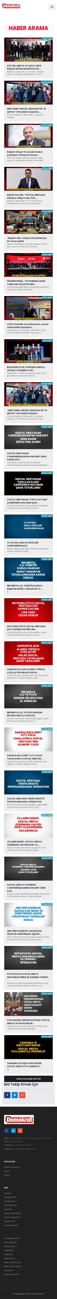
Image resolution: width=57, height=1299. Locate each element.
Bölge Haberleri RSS (12, 1262)
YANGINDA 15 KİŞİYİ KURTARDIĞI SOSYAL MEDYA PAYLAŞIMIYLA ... (24, 1065)
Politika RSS (9, 1250)
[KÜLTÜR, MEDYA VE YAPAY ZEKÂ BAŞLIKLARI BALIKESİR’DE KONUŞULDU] (28, 49)
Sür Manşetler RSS (12, 1238)
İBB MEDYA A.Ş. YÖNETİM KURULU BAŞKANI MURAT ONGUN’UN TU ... (25, 587)
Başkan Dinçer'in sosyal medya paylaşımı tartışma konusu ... (24, 153)
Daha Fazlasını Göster (28, 1078)
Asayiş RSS (8, 1270)
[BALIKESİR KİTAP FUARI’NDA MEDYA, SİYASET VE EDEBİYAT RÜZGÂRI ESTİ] (28, 350)
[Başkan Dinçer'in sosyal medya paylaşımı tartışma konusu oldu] (28, 135)
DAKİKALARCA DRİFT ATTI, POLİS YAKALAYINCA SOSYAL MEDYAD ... (25, 757)
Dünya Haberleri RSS (13, 1213)
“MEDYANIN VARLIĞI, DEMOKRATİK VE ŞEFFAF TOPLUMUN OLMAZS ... (27, 412)
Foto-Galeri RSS (10, 1242)
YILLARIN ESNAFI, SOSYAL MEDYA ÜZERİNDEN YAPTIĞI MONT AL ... (24, 843)
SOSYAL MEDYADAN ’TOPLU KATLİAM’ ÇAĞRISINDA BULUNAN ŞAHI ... (27, 501)
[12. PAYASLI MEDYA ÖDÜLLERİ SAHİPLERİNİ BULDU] (28, 526)
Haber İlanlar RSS (11, 1274)
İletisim (7, 1175)
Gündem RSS (9, 1201)
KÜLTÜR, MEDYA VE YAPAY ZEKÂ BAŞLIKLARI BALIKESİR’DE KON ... (24, 67)
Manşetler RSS (10, 1197)
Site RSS (7, 1193)
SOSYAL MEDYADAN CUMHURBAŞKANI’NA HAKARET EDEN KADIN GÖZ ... (26, 456)
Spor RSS (8, 1209)
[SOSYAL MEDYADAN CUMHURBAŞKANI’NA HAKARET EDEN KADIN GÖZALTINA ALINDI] (28, 436)
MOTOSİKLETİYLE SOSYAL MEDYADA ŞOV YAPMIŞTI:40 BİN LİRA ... (26, 628)
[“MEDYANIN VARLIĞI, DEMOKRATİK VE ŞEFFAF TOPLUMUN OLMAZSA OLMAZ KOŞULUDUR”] (28, 393)
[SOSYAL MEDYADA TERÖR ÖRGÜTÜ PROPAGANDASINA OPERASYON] (28, 782)
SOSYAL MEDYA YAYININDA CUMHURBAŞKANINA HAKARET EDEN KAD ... (26, 888)
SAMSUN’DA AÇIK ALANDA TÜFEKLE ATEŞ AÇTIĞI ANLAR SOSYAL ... (26, 671)
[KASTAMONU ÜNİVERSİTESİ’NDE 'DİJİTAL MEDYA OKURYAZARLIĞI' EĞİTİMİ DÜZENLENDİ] (28, 1003)
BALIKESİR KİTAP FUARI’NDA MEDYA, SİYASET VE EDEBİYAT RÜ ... (26, 369)
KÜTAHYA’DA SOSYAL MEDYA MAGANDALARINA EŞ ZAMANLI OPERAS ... (27, 977)
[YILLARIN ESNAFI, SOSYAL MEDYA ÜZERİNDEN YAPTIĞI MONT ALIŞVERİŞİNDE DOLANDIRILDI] (28, 825)
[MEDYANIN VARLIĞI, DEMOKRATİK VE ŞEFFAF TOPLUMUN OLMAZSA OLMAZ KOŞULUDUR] (28, 92)
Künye (7, 1171)
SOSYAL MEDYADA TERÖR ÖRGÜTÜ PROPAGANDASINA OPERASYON (26, 800)
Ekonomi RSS (9, 1246)
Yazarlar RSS (9, 1221)
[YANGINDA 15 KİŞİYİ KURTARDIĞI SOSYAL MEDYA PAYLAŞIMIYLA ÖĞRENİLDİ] (28, 1046)
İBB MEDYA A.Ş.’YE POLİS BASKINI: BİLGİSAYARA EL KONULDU (24, 714)
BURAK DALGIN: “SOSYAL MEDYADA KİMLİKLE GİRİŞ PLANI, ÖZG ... (26, 196)
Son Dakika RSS (10, 1205)
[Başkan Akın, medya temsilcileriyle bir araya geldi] (28, 221)
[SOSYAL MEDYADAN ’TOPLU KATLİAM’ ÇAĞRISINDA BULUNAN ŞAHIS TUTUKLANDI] (28, 483)
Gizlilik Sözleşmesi (12, 1167)
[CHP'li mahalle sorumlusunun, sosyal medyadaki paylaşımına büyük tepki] (28, 307)
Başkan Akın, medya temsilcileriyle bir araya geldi (26, 239)
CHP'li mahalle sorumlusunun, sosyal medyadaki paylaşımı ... (27, 326)
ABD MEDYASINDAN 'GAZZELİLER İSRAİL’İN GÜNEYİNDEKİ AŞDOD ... (24, 932)
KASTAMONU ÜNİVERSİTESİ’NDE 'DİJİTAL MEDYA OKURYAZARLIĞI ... (28, 1022)
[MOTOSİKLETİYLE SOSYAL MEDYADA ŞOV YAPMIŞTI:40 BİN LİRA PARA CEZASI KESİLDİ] (28, 609)
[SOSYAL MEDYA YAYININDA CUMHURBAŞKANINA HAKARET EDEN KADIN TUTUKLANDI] (28, 868)
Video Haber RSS (11, 1225)
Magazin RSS (9, 1258)
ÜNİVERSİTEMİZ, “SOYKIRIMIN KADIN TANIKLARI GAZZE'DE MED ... (26, 282)
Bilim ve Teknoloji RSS (13, 1266)
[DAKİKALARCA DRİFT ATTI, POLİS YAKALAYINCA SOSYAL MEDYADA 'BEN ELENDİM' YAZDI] (28, 739)
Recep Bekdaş (37, 1293)
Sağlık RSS (8, 1254)
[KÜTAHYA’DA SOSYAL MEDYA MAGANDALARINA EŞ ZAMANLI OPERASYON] (28, 957)
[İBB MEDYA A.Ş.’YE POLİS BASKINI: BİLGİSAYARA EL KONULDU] (28, 696)
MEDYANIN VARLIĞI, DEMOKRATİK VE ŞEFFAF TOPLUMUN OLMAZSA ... (26, 110)
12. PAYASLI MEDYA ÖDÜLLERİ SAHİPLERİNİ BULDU (22, 544)
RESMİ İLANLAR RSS (12, 1217)
